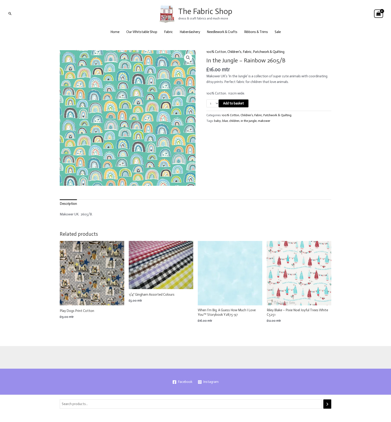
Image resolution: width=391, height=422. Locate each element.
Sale (278, 32)
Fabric (168, 32)
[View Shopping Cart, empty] (378, 13)
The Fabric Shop (205, 11)
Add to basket (233, 103)
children (234, 121)
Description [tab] (68, 204)
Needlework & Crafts (222, 32)
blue (225, 121)
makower (264, 121)
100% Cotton (216, 52)
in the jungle (249, 121)
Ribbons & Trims (256, 32)
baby (217, 121)
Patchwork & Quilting (268, 52)
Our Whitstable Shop (141, 32)
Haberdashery (190, 32)
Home (114, 32)
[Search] (327, 404)
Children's (234, 52)
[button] (10, 14)
